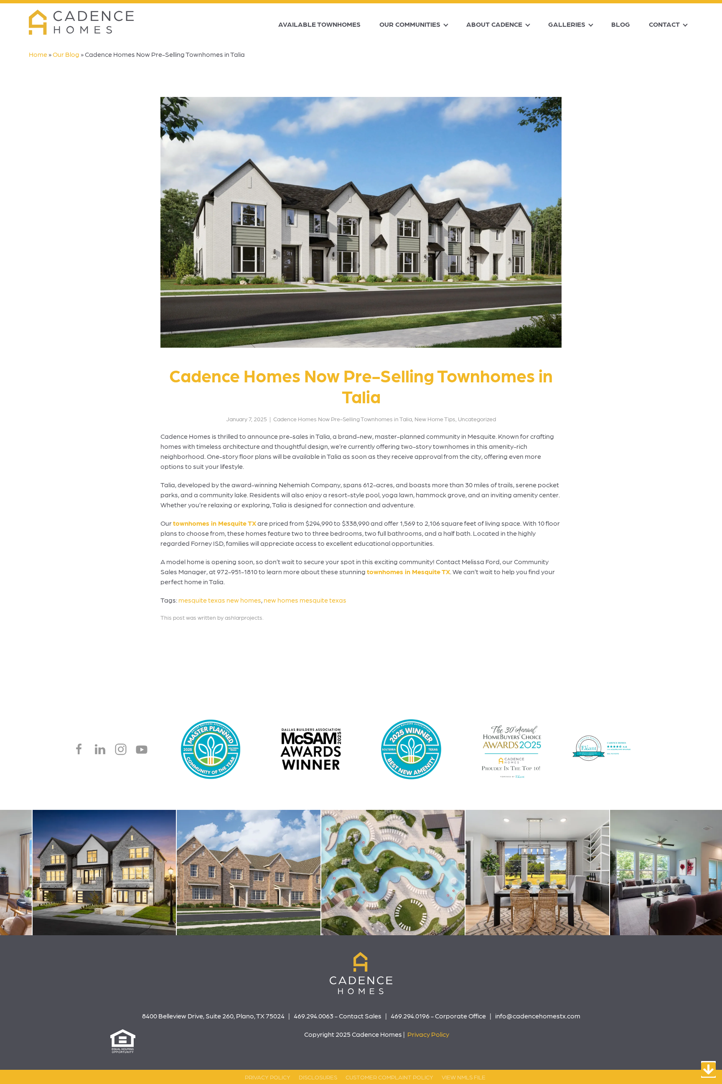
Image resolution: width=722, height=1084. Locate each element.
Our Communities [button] (409, 24)
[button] (198, 872)
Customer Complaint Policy (389, 1077)
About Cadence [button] (494, 24)
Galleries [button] (566, 24)
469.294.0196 (410, 1016)
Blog (620, 24)
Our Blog (66, 54)
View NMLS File (464, 1077)
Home (38, 54)
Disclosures (318, 1077)
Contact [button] (664, 24)
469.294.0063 (313, 1016)
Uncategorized (477, 418)
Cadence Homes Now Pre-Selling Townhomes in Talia (342, 418)
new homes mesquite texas (305, 600)
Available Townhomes (319, 24)
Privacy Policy (428, 1034)
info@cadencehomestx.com (537, 1016)
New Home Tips (434, 418)
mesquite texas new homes (219, 600)
